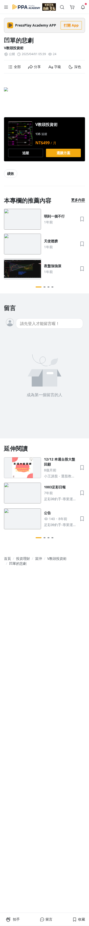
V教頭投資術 (13, 47)
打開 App (71, 25)
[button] (6, 7)
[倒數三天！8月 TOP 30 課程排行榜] (49, 6)
